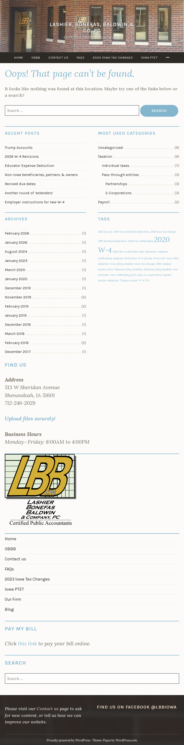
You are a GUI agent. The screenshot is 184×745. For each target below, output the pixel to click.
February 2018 (17, 343)
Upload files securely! (30, 418)
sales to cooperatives (150, 275)
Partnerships (116, 184)
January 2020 (16, 279)
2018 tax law (105, 231)
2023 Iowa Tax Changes (113, 57)
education (151, 251)
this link (27, 643)
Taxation (105, 156)
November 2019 (18, 297)
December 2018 (18, 324)
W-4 (141, 280)
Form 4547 (159, 258)
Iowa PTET (149, 57)
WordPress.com (126, 740)
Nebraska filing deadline (158, 269)
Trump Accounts (19, 147)
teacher (167, 275)
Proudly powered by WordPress (68, 740)
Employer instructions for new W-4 (34, 202)
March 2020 (15, 270)
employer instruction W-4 (128, 258)
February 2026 (17, 233)
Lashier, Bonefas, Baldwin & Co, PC (92, 27)
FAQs (81, 57)
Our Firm (13, 599)
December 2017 (18, 352)
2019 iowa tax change (163, 231)
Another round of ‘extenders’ (29, 193)
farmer (148, 258)
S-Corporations (118, 193)
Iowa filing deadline (122, 264)
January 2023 (16, 261)
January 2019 (16, 315)
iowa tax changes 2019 (148, 264)
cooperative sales (134, 251)
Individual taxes (115, 166)
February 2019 (17, 306)
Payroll (104, 202)
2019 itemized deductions (112, 241)
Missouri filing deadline (129, 269)
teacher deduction (108, 280)
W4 (147, 280)
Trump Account (129, 280)
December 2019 (18, 288)
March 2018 (14, 334)
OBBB (35, 57)
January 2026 (16, 242)
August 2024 (16, 251)
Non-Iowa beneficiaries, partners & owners (41, 175)
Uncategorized (110, 147)
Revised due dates (20, 184)
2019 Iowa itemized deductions (132, 231)
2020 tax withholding (140, 241)
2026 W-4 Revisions (22, 156)
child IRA (118, 251)
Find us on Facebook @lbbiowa (137, 707)
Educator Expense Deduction (29, 166)
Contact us (58, 57)
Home (18, 57)
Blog (9, 609)
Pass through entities (120, 175)
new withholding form (123, 275)
